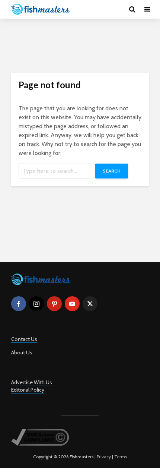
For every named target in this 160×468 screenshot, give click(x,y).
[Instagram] (36, 303)
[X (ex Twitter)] (90, 303)
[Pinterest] (54, 303)
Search (112, 171)
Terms (120, 456)
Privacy (104, 456)
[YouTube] (72, 303)
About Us (21, 352)
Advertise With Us (31, 382)
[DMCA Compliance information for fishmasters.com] (40, 437)
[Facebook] (18, 303)
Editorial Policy (27, 389)
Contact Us (24, 339)
